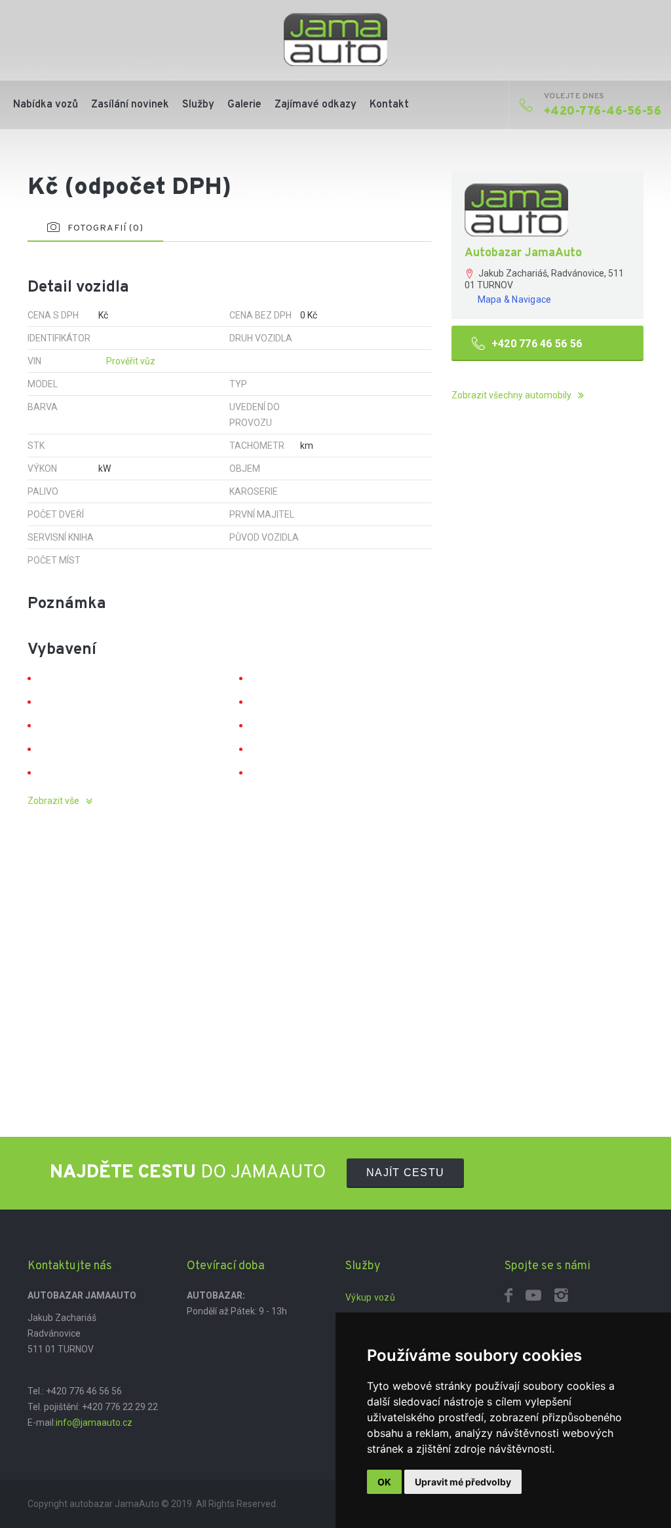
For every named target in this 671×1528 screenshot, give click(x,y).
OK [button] (384, 1481)
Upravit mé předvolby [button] (463, 1481)
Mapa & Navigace (515, 299)
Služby (198, 104)
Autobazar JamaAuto (523, 253)
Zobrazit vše (53, 800)
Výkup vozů (370, 1297)
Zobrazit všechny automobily (511, 395)
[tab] (95, 229)
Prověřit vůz (130, 361)
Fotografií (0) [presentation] (105, 228)
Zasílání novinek (130, 104)
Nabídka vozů (45, 104)
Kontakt (389, 104)
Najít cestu (405, 1172)
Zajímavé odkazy (315, 104)
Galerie (244, 104)
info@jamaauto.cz (94, 1422)
